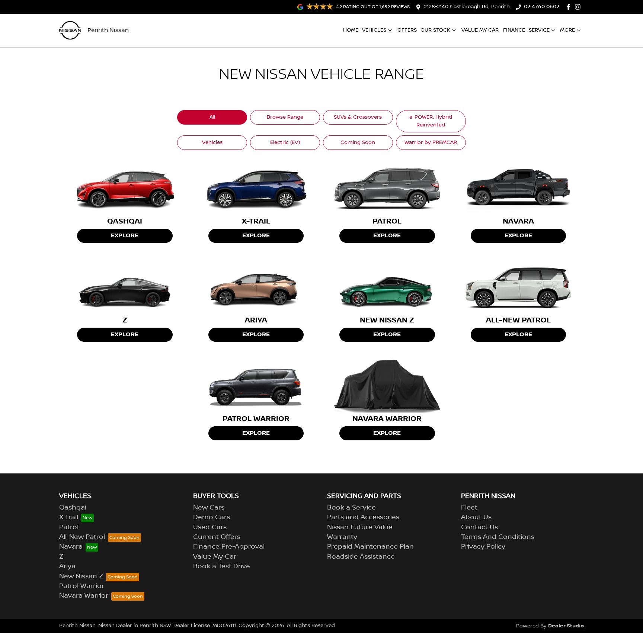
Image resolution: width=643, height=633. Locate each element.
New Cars (208, 508)
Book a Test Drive (221, 566)
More (567, 30)
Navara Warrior (83, 596)
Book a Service (351, 508)
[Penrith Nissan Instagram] (579, 7)
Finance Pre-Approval (229, 547)
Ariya (67, 566)
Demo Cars (211, 517)
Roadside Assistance (361, 557)
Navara (71, 547)
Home (350, 30)
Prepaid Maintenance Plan (370, 547)
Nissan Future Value (360, 527)
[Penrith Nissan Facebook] (570, 7)
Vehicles (374, 30)
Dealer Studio (566, 626)
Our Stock (435, 30)
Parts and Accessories (363, 517)
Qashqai (72, 508)
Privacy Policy (483, 547)
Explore (124, 235)
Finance (514, 30)
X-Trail (68, 517)
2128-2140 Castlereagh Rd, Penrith (467, 7)
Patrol (69, 527)
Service (539, 30)
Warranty (342, 537)
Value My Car (480, 30)
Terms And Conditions (497, 537)
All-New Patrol (82, 537)
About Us (476, 517)
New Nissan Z (81, 576)
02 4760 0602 (541, 7)
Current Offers (216, 537)
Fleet (469, 508)
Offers (407, 30)
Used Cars (210, 527)
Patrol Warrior (81, 586)
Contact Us (479, 527)
